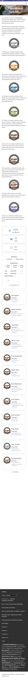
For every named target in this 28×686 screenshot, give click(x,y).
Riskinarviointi (8, 658)
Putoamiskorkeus (12, 654)
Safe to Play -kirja (14, 659)
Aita (2, 644)
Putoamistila (19, 654)
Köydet (10, 650)
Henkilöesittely (10, 646)
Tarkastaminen (10, 665)
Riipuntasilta (19, 656)
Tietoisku (4, 634)
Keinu (8, 648)
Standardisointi (18, 663)
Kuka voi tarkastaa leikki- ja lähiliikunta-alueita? (13, 611)
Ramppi (15, 656)
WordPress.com (5, 676)
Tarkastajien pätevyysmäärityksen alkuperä (12, 620)
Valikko (26, 3)
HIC (15, 647)
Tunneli (7, 667)
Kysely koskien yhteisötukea (8, 607)
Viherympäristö (6, 669)
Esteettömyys (20, 644)
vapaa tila (20, 667)
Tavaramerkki (18, 665)
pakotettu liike (4, 652)
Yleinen (3, 637)
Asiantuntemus (10, 644)
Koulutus (5, 650)
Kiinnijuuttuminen (18, 648)
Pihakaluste (9, 652)
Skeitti (12, 663)
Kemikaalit (12, 648)
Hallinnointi (4, 646)
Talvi (3, 665)
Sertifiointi (6, 662)
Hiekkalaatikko (19, 646)
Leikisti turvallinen (15, 650)
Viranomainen (13, 669)
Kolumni (4, 627)
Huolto (23, 647)
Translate (12, 599)
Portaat (14, 652)
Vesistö (23, 667)
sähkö (25, 663)
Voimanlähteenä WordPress (8, 674)
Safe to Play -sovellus (9, 660)
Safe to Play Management (18, 661)
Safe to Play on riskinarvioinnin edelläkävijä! (12, 604)
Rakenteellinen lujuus (8, 656)
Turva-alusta (13, 667)
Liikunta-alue (22, 650)
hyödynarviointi (4, 648)
